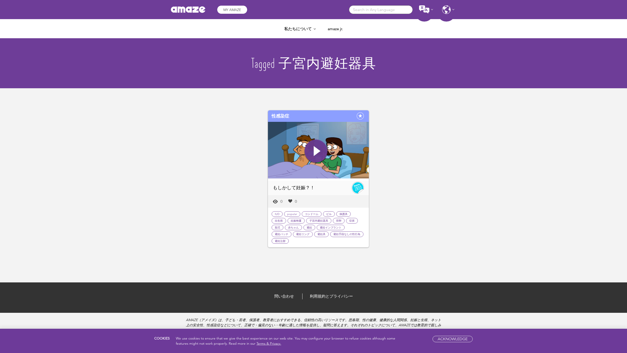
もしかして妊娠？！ (294, 187)
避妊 (309, 227)
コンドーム (311, 214)
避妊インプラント (330, 227)
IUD (277, 214)
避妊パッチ (281, 234)
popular (292, 214)
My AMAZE (232, 10)
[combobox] (381, 9)
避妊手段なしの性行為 (346, 234)
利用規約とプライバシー (331, 296)
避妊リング (303, 234)
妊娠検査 (296, 220)
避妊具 (321, 234)
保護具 (343, 214)
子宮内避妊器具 (318, 220)
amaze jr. (335, 28)
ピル (329, 214)
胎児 (277, 227)
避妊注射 (280, 241)
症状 (352, 220)
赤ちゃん (293, 227)
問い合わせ (284, 296)
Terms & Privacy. (268, 343)
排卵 (338, 220)
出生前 (279, 220)
